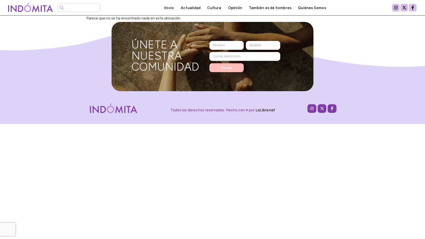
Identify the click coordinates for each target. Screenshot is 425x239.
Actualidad (191, 8)
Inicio (169, 8)
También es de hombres (270, 8)
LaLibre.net (265, 110)
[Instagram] (396, 7)
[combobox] (78, 7)
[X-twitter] (404, 7)
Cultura (214, 8)
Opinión (235, 8)
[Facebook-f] (412, 7)
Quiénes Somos (312, 8)
